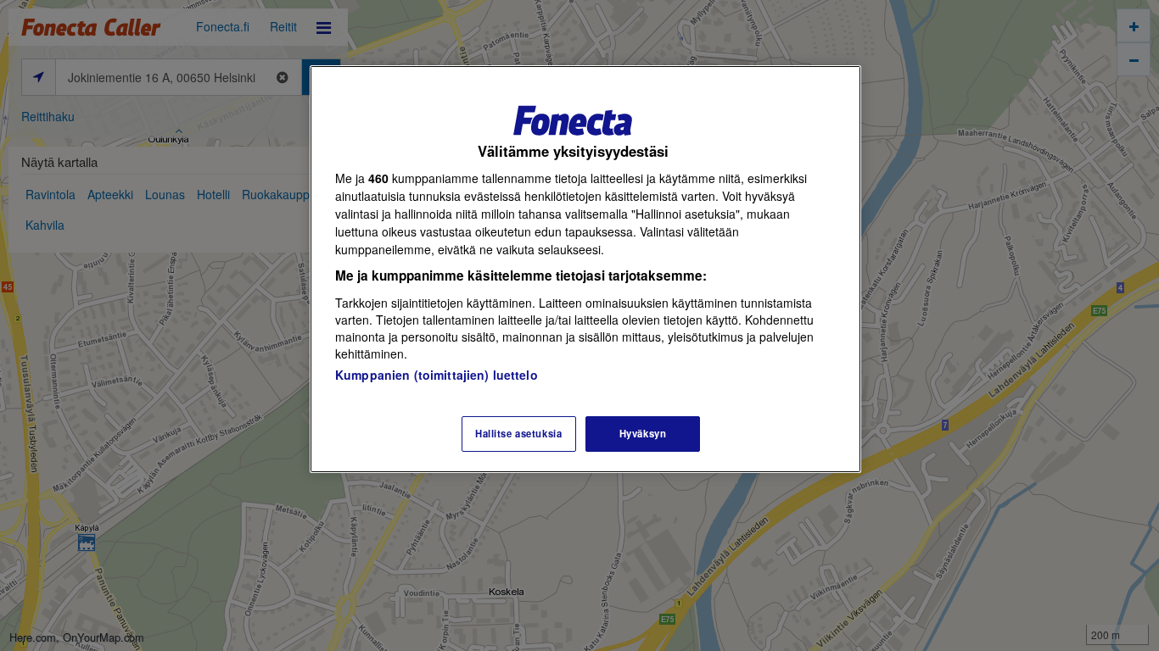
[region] (585, 269)
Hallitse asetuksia (518, 433)
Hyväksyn (643, 433)
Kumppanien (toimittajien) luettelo (436, 374)
